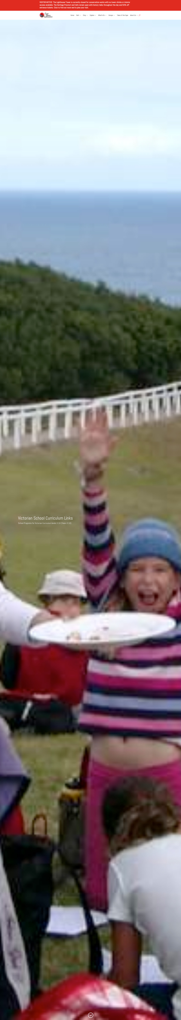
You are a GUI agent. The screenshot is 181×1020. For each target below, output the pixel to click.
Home (72, 15)
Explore (92, 15)
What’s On (101, 15)
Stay (84, 15)
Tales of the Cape (122, 15)
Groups (111, 15)
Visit (77, 15)
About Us (133, 15)
